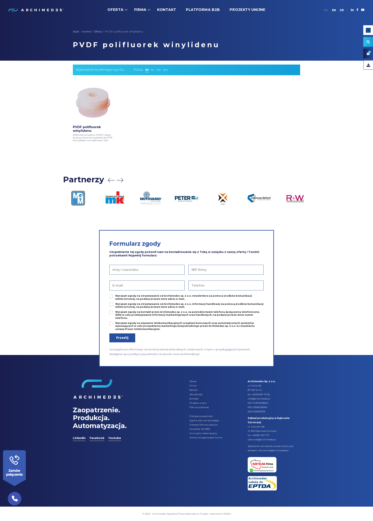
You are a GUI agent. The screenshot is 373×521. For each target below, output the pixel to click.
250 (165, 70)
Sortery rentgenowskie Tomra (205, 437)
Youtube (114, 438)
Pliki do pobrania (199, 407)
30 (147, 70)
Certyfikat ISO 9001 (199, 428)
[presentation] (111, 180)
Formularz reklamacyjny (203, 433)
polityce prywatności (144, 354)
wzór (284, 446)
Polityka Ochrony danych (203, 424)
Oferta (98, 31)
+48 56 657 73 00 (260, 394)
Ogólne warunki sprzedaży (204, 420)
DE (342, 10)
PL (326, 10)
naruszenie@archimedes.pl (273, 450)
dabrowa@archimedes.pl (262, 439)
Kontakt (194, 398)
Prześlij (122, 338)
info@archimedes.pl (259, 398)
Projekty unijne (197, 402)
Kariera (193, 389)
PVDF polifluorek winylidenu (87, 129)
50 (152, 70)
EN (334, 10)
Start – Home (82, 31)
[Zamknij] (27, 449)
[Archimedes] (36, 9)
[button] (14, 498)
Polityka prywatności (201, 416)
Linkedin (79, 438)
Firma (192, 385)
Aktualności (196, 394)
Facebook (97, 438)
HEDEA (227, 513)
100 (158, 70)
